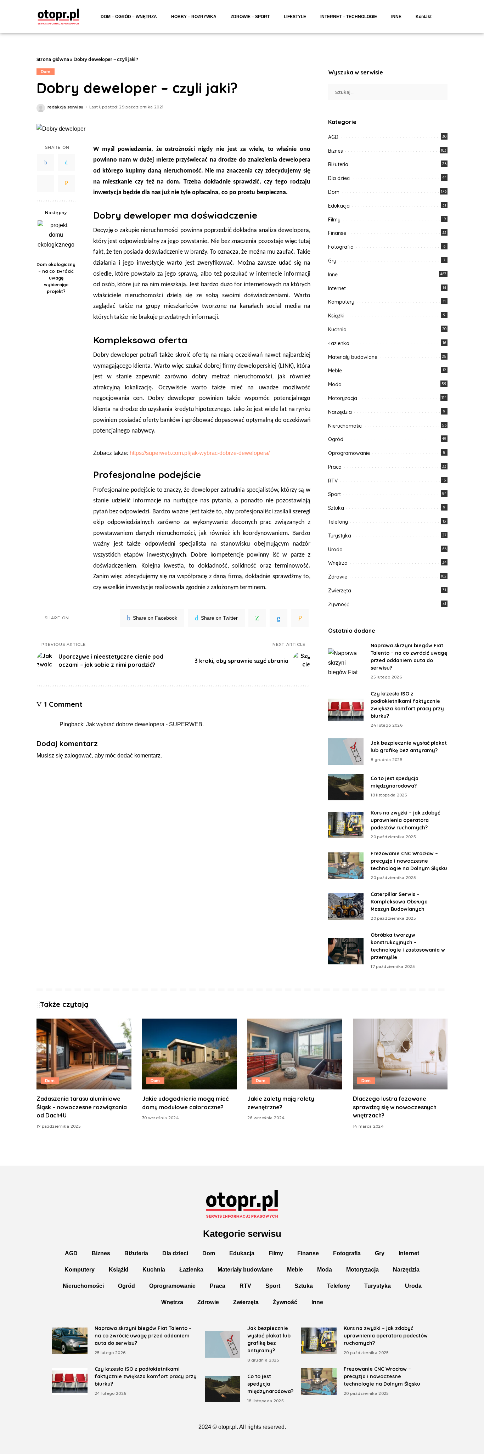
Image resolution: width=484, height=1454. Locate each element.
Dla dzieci (339, 178)
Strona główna (52, 59)
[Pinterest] (45, 183)
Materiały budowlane (352, 357)
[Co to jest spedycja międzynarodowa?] (346, 787)
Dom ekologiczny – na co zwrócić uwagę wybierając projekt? (55, 277)
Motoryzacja (342, 398)
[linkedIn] (278, 618)
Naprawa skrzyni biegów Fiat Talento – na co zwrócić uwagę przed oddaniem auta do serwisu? (143, 1335)
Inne (333, 274)
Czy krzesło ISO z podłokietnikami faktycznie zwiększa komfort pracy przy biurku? (146, 1376)
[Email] (66, 183)
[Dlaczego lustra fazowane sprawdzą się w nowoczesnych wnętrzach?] (400, 1054)
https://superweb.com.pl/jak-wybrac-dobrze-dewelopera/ (200, 453)
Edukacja (339, 206)
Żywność (338, 604)
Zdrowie (337, 577)
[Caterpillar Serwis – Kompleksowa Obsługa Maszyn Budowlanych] (346, 906)
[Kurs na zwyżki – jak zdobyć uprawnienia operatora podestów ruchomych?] (346, 825)
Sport (334, 494)
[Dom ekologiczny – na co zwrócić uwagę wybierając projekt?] (56, 239)
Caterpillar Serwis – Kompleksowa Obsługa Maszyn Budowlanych (399, 901)
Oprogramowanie (349, 453)
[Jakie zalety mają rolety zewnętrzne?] (294, 1054)
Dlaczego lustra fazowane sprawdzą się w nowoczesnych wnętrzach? (395, 1106)
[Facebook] (45, 162)
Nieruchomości (345, 426)
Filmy (334, 219)
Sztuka (336, 508)
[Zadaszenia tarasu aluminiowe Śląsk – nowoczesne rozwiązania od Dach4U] (83, 1054)
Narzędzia (340, 412)
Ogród (335, 439)
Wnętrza (338, 563)
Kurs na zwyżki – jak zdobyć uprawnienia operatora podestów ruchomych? (405, 820)
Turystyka (339, 535)
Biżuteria (338, 164)
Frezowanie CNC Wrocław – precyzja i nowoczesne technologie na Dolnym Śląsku (409, 861)
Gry (332, 261)
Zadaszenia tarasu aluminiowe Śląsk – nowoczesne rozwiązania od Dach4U (81, 1106)
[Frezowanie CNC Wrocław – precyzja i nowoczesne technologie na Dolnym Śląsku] (346, 865)
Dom (45, 71)
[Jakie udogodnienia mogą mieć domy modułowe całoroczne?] (189, 1054)
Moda (335, 384)
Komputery (341, 302)
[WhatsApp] (257, 618)
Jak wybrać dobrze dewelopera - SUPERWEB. (145, 724)
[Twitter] (66, 162)
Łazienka (338, 343)
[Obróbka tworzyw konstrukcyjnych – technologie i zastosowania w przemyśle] (346, 951)
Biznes (335, 151)
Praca (335, 467)
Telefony (338, 522)
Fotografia (341, 247)
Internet (337, 288)
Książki (336, 315)
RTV (333, 481)
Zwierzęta (339, 590)
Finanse (337, 233)
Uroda (335, 549)
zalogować (78, 756)
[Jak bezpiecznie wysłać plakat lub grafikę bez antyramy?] (346, 751)
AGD (333, 137)
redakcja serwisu (65, 107)
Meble (335, 370)
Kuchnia (337, 329)
